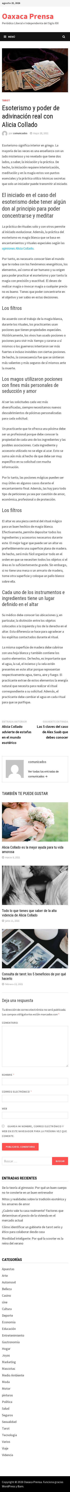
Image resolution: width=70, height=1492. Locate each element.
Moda (6, 1382)
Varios (6, 1442)
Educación (9, 1329)
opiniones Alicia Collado (18, 248)
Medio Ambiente (13, 1375)
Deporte (7, 1315)
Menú (11, 36)
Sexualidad (9, 1422)
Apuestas (8, 1269)
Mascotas (8, 1369)
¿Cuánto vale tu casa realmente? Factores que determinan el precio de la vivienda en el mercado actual (32, 1215)
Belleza (7, 1289)
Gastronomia (11, 1342)
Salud (5, 1408)
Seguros (7, 1415)
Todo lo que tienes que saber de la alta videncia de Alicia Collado (29, 913)
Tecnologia (9, 1435)
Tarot (6, 100)
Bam (20, 1486)
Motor (6, 1388)
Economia (8, 1322)
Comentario (10, 1022)
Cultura (7, 1309)
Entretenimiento (13, 1335)
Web (4, 1108)
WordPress (8, 1486)
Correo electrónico (17, 1091)
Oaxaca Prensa (28, 16)
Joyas (6, 1355)
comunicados (20, 133)
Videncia (7, 1455)
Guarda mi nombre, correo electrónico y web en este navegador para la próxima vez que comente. (34, 1131)
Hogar (6, 1349)
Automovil (9, 1282)
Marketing (9, 1362)
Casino (6, 1295)
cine (4, 1302)
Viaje (5, 1448)
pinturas (7, 1395)
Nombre (8, 1074)
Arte (5, 1276)
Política (7, 1402)
